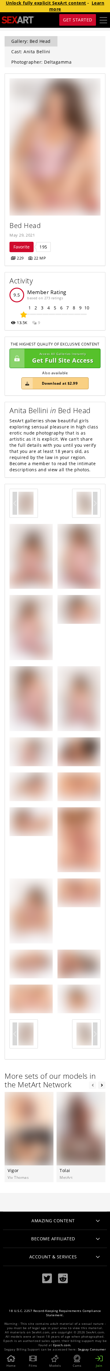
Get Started (77, 20)
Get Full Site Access (62, 358)
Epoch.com (62, 1345)
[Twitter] (47, 1278)
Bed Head (25, 225)
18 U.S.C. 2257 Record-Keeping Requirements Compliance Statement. (55, 1313)
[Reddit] (63, 1278)
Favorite (21, 247)
